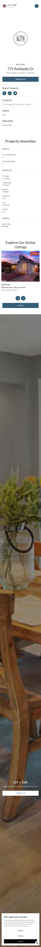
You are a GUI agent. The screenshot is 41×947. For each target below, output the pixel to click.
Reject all (20, 930)
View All (20, 305)
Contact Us (20, 793)
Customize (21, 936)
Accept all (20, 941)
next (23, 298)
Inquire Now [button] (20, 79)
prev (18, 298)
